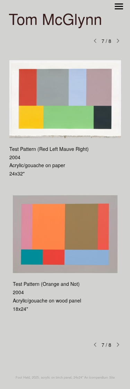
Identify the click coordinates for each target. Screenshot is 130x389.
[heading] (55, 23)
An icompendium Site (99, 377)
